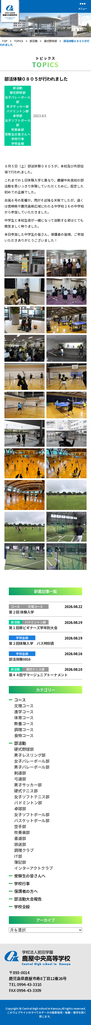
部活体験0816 (19, 659)
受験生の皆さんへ (17, 134)
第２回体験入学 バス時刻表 (31, 643)
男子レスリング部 (30, 755)
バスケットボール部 (31, 820)
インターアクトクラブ (33, 868)
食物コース (24, 735)
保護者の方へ (26, 891)
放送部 (20, 844)
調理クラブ (24, 850)
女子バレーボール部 (17, 99)
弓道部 (20, 779)
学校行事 (17, 139)
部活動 (18, 88)
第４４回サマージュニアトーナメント (38, 674)
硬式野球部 (18, 92)
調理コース (24, 729)
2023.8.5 (39, 115)
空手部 (20, 826)
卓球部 (18, 115)
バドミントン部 (17, 111)
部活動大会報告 (28, 899)
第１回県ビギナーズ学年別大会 (33, 627)
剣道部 (20, 773)
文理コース (24, 705)
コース (20, 699)
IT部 (18, 856)
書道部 (20, 838)
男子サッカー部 (17, 106)
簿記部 (20, 862)
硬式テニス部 (26, 790)
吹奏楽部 (17, 129)
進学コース (24, 711)
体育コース (24, 717)
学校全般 (17, 143)
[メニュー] (82, 3)
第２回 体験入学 (21, 612)
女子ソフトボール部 (17, 122)
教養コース (24, 723)
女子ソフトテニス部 (31, 796)
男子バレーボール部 (31, 767)
